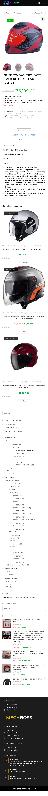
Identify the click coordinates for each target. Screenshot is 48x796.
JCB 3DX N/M (14, 483)
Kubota (12, 541)
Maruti (11, 474)
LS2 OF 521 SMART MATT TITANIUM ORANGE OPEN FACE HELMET (24, 317)
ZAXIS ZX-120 (18, 553)
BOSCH (9, 584)
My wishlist (11, 710)
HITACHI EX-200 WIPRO (22, 514)
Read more (24, 262)
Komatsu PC (14, 538)
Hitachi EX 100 (18, 496)
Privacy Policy (12, 735)
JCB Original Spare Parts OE (17, 565)
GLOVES (19, 459)
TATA (8, 571)
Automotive (31, 111)
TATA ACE (13, 575)
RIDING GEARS (18, 456)
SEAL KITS (20, 499)
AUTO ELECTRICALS (13, 431)
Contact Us (11, 747)
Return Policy (12, 750)
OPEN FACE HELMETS (24, 453)
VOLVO (12, 547)
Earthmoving (10, 477)
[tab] (24, 130)
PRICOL (9, 587)
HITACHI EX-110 (19, 502)
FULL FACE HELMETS (10, 113)
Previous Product (13, 13)
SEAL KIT (19, 556)
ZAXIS (11, 550)
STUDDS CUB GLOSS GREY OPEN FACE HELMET (24, 249)
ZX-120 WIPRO (18, 559)
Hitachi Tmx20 (18, 526)
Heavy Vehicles (11, 568)
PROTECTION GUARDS (25, 465)
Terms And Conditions (16, 738)
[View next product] (44, 13)
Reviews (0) (24, 139)
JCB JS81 (16, 535)
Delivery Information (15, 733)
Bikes (39, 111)
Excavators (10, 489)
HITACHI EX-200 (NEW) (22, 508)
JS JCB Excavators (16, 532)
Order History (12, 707)
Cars (7, 434)
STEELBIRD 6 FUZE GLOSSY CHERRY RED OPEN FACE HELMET (24, 386)
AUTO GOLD (11, 581)
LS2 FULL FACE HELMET (24, 118)
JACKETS (19, 462)
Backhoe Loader (13, 480)
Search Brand (11, 578)
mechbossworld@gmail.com (23, 778)
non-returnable (12, 428)
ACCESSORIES (19, 111)
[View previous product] (4, 13)
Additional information (24, 135)
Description (24, 130)
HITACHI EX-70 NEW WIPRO (24, 520)
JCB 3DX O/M (14, 486)
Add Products (30, 597)
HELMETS (24, 113)
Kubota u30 (17, 544)
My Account (11, 705)
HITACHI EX (13, 492)
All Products (10, 424)
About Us (10, 730)
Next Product (36, 13)
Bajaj (11, 468)
